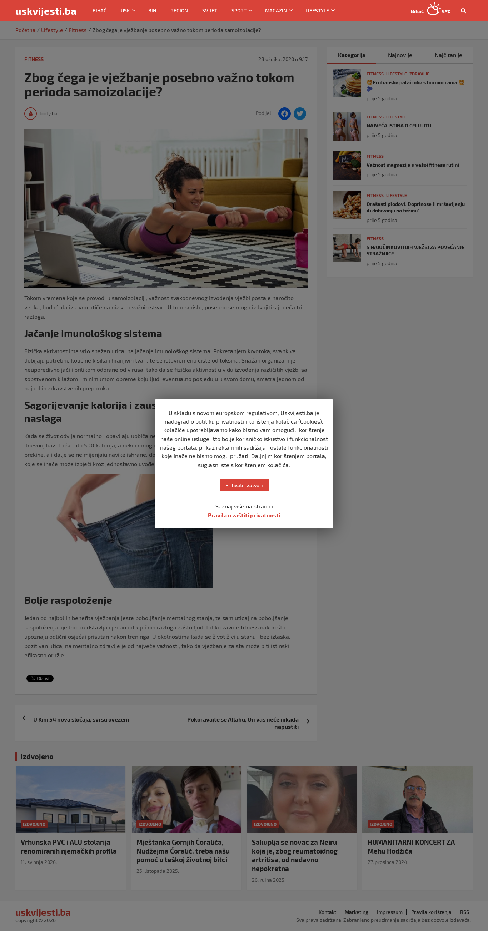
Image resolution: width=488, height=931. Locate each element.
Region (179, 10)
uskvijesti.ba (45, 11)
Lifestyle (317, 10)
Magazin (276, 10)
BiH (152, 10)
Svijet (209, 10)
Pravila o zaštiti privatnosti (244, 515)
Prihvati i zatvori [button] (244, 485)
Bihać (99, 10)
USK (125, 10)
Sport (239, 10)
